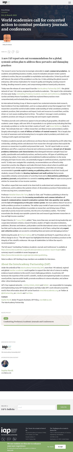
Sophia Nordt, (6, 300)
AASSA (26, 285)
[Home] (5, 3)
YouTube (29, 293)
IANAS (37, 285)
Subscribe (64, 407)
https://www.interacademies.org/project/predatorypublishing (24, 255)
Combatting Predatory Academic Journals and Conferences (38, 94)
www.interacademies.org (48, 290)
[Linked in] (18, 51)
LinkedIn (19, 293)
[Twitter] (9, 51)
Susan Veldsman (56, 126)
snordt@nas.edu (45, 300)
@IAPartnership (7, 293)
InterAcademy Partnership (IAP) (48, 88)
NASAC (46, 285)
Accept (60, 446)
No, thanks (50, 446)
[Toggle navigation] (70, 3)
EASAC (31, 285)
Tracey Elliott (21, 220)
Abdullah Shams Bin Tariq (18, 195)
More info (10, 450)
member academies (17, 270)
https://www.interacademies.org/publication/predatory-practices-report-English (31, 250)
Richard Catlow (25, 235)
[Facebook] (14, 51)
